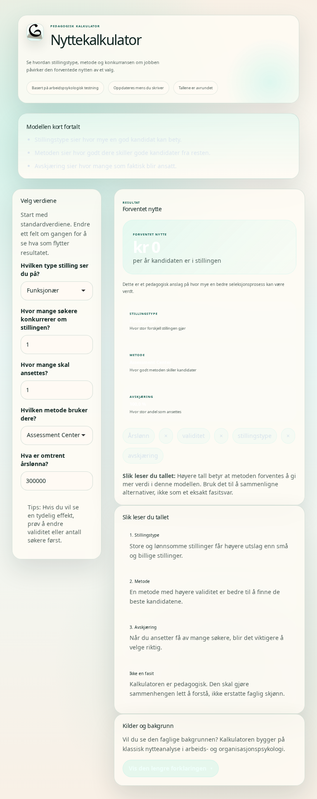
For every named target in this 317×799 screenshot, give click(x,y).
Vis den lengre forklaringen (167, 768)
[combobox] (60, 290)
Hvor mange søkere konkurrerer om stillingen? (49, 319)
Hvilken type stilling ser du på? (54, 270)
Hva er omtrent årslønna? (43, 460)
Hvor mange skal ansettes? (45, 369)
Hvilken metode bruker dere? (54, 414)
